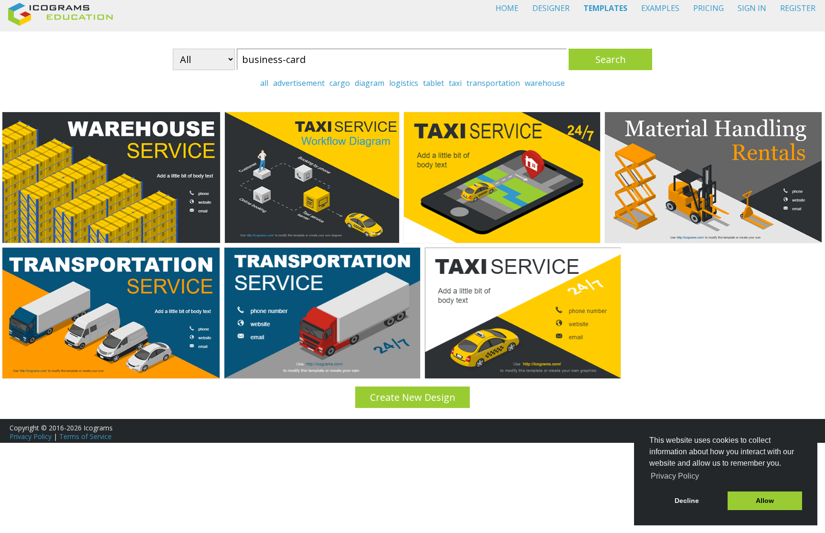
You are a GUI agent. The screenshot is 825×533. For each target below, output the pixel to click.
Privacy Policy (31, 436)
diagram (369, 83)
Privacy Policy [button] (675, 476)
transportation (493, 83)
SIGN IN (752, 8)
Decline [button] (687, 500)
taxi (455, 83)
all (264, 83)
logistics (403, 83)
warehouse (545, 83)
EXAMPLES (660, 8)
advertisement (299, 83)
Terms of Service (85, 436)
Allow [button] (765, 500)
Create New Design (412, 397)
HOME (507, 8)
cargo (339, 83)
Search (610, 59)
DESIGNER (551, 8)
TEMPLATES (605, 8)
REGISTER (797, 8)
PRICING (708, 8)
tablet (433, 83)
